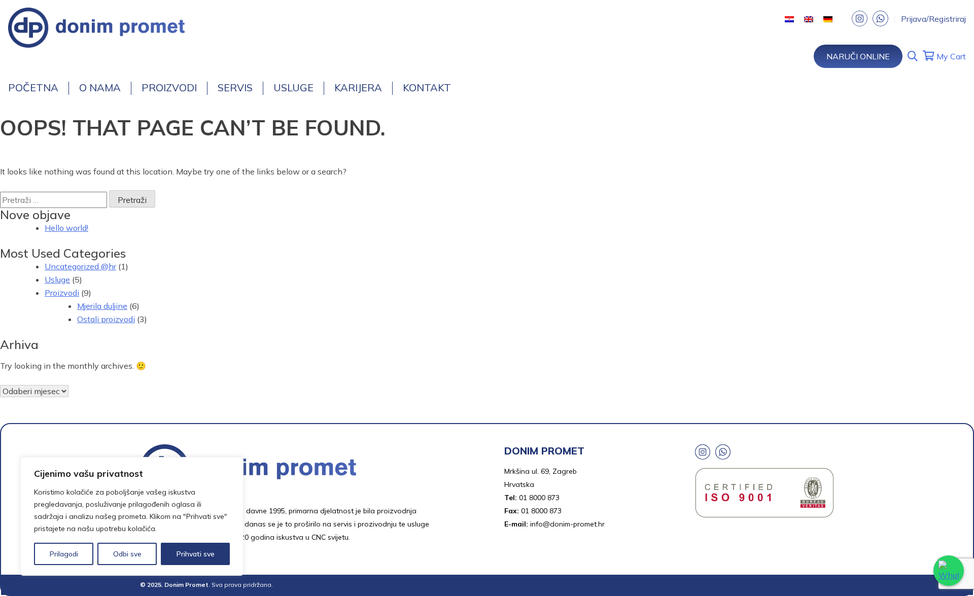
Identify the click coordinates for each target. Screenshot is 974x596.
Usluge (293, 87)
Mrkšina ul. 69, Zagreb (540, 471)
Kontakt (427, 87)
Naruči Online (858, 56)
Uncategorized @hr (80, 266)
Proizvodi (169, 87)
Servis (235, 87)
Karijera (358, 87)
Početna (33, 87)
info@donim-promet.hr (567, 524)
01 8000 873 (539, 497)
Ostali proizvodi (106, 319)
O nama (100, 87)
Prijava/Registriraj (933, 19)
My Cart (950, 56)
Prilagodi (64, 553)
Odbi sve (127, 553)
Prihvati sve (196, 553)
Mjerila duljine (102, 306)
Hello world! (66, 228)
